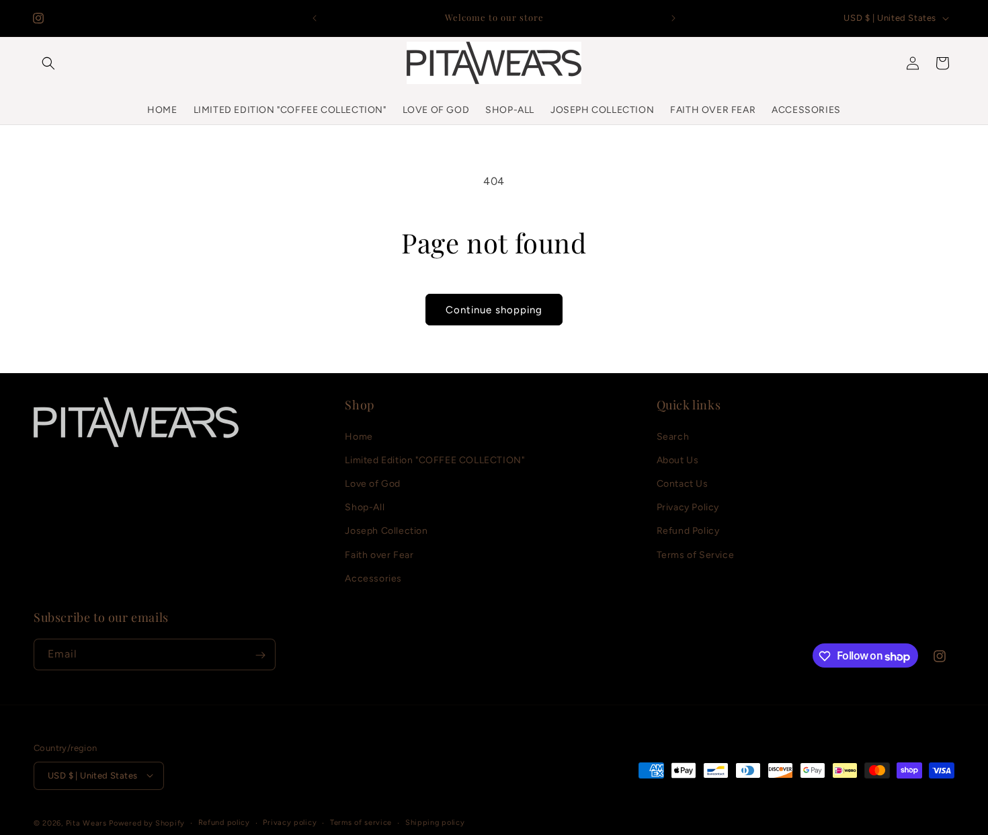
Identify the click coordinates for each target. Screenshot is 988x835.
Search (673, 436)
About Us (678, 459)
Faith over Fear (379, 554)
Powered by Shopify (147, 822)
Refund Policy (688, 530)
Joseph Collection (386, 530)
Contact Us (682, 483)
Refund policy (224, 822)
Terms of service (361, 822)
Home (358, 436)
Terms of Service (696, 554)
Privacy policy (290, 822)
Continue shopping (494, 310)
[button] (48, 63)
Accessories (373, 578)
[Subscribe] (260, 655)
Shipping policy (435, 822)
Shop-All (364, 507)
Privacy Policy (688, 507)
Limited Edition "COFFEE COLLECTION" (434, 459)
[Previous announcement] (314, 18)
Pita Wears (86, 822)
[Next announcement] (673, 18)
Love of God (373, 483)
